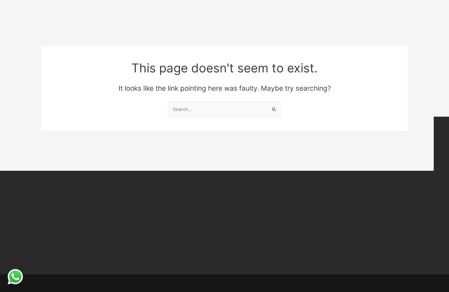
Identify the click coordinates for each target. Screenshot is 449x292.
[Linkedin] (441, 170)
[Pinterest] (441, 185)
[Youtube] (441, 200)
